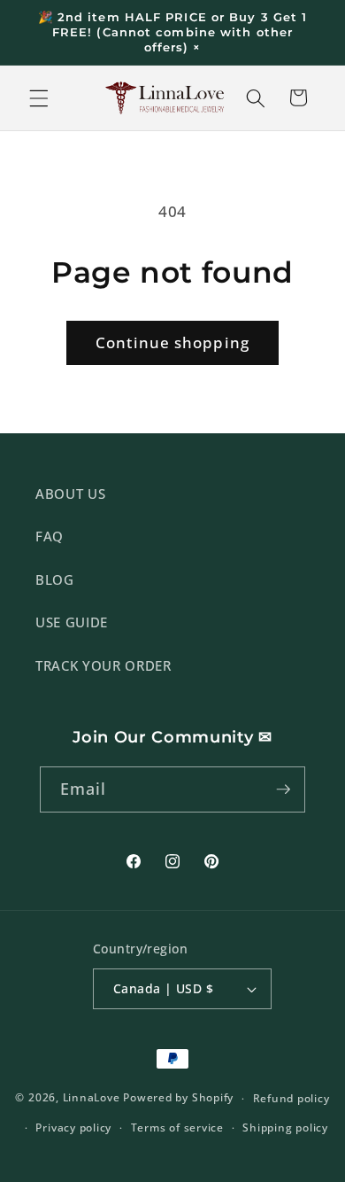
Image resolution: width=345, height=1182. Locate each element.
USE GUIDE (71, 622)
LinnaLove (93, 1098)
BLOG (54, 580)
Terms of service (177, 1127)
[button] (39, 97)
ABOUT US (70, 494)
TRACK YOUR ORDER (103, 666)
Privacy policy (73, 1127)
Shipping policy (285, 1127)
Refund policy (291, 1098)
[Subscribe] (283, 789)
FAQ (49, 536)
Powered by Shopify (178, 1098)
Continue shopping (172, 342)
